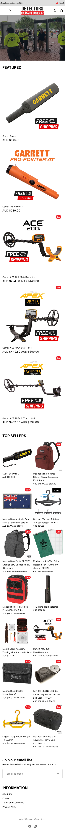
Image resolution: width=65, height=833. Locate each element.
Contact (6, 798)
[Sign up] (58, 773)
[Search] (10, 10)
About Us (7, 794)
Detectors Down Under (36, 819)
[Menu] (3, 10)
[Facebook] (30, 826)
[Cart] (61, 10)
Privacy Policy (9, 807)
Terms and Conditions (13, 802)
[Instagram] (35, 826)
